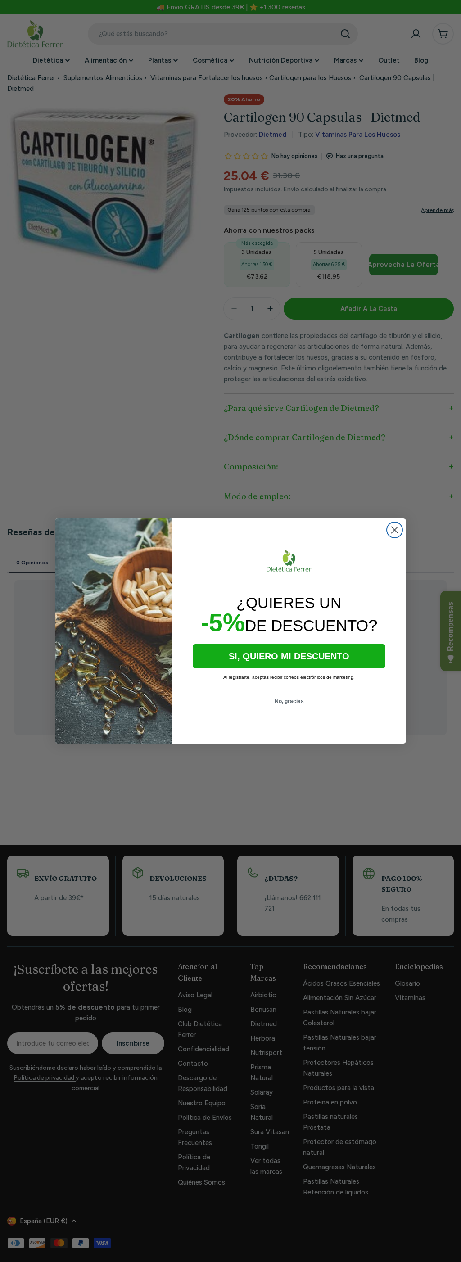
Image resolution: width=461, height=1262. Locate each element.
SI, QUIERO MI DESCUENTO (289, 656)
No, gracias (289, 701)
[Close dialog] (394, 530)
